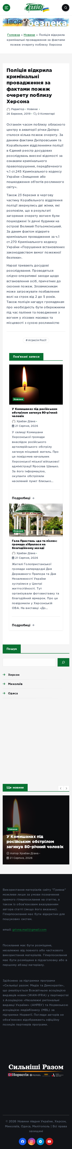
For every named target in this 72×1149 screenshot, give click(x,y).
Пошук (12, 648)
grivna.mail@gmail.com (29, 929)
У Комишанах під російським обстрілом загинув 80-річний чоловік (34, 412)
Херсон (13, 674)
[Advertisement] (36, 740)
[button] (61, 788)
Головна (13, 35)
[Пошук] (63, 662)
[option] (36, 829)
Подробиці (21, 498)
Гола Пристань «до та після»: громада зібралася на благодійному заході (34, 544)
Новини (29, 35)
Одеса (13, 693)
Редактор (17, 109)
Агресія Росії (37, 340)
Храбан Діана (26, 421)
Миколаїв (15, 684)
